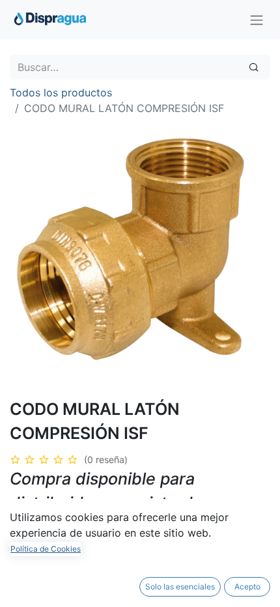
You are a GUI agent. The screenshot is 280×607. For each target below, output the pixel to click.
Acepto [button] (247, 586)
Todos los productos (61, 92)
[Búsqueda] (253, 67)
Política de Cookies (45, 549)
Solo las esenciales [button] (180, 586)
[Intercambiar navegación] (256, 19)
